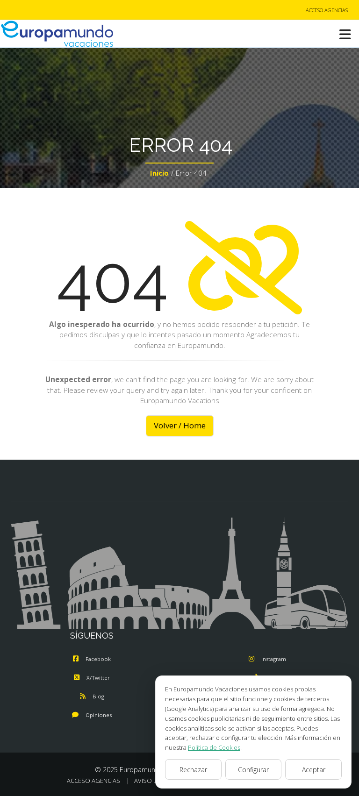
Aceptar (313, 769)
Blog (98, 696)
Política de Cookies (214, 747)
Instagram (273, 658)
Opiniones (99, 714)
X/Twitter (98, 677)
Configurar (253, 769)
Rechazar (193, 769)
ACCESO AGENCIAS (327, 10)
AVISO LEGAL (153, 780)
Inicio (159, 173)
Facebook (98, 658)
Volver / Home (180, 425)
